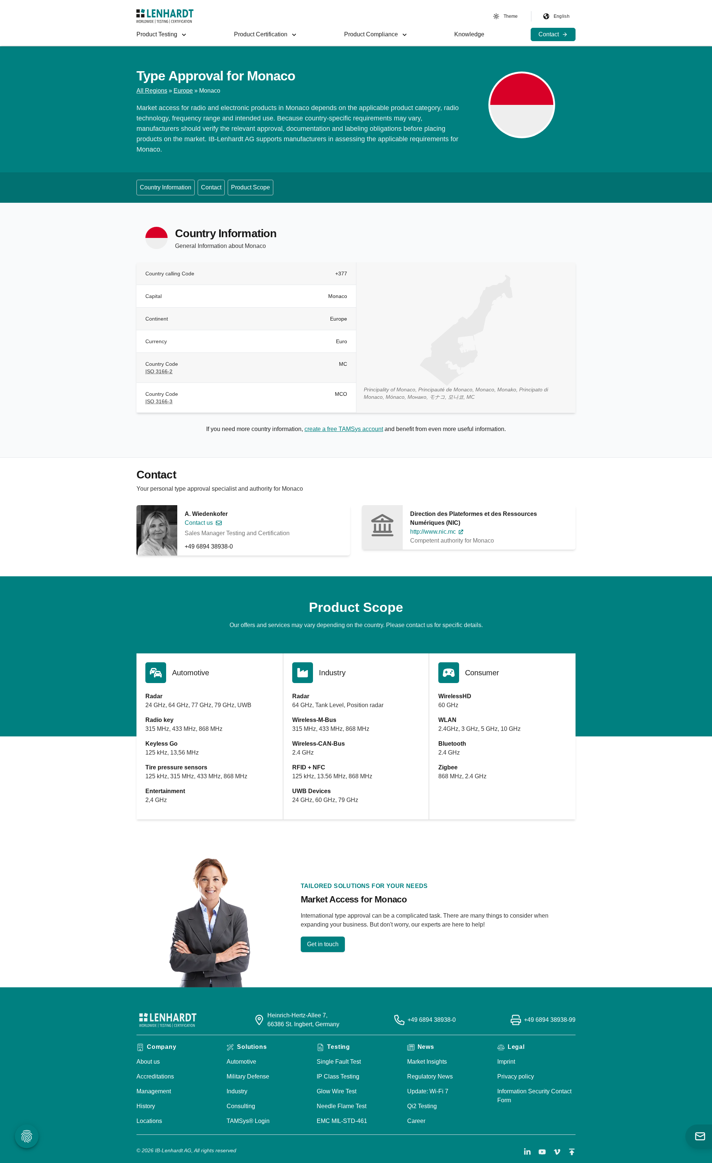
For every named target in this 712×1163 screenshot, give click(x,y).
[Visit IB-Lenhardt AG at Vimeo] (557, 1152)
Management (153, 1091)
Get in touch (323, 944)
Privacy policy (515, 1076)
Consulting (241, 1106)
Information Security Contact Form (534, 1095)
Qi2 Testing (422, 1106)
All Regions (151, 90)
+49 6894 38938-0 (209, 546)
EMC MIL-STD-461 (342, 1121)
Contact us (199, 523)
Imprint (506, 1061)
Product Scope (250, 187)
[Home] (165, 16)
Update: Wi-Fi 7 (427, 1091)
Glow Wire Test (336, 1091)
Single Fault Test (339, 1061)
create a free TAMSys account (343, 429)
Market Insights (427, 1061)
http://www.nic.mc (433, 532)
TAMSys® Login (248, 1121)
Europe (183, 90)
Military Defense (248, 1076)
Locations (149, 1121)
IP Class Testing (338, 1076)
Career (416, 1121)
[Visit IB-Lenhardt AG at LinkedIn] (527, 1152)
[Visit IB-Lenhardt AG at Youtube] (542, 1152)
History (145, 1106)
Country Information (165, 187)
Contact (211, 187)
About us (148, 1061)
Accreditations (155, 1076)
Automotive (241, 1061)
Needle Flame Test (341, 1106)
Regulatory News (430, 1076)
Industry (237, 1091)
